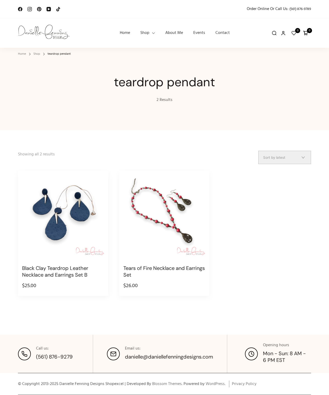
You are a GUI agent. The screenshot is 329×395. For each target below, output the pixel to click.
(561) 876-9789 (300, 9)
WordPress (215, 384)
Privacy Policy (244, 384)
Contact (222, 33)
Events (199, 33)
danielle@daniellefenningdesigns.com (169, 356)
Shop (144, 33)
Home (125, 33)
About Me (174, 33)
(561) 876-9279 (54, 356)
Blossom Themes (167, 384)
